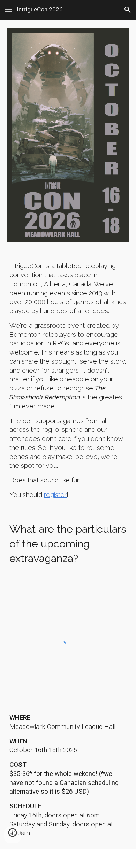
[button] (8, 9)
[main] (68, 380)
